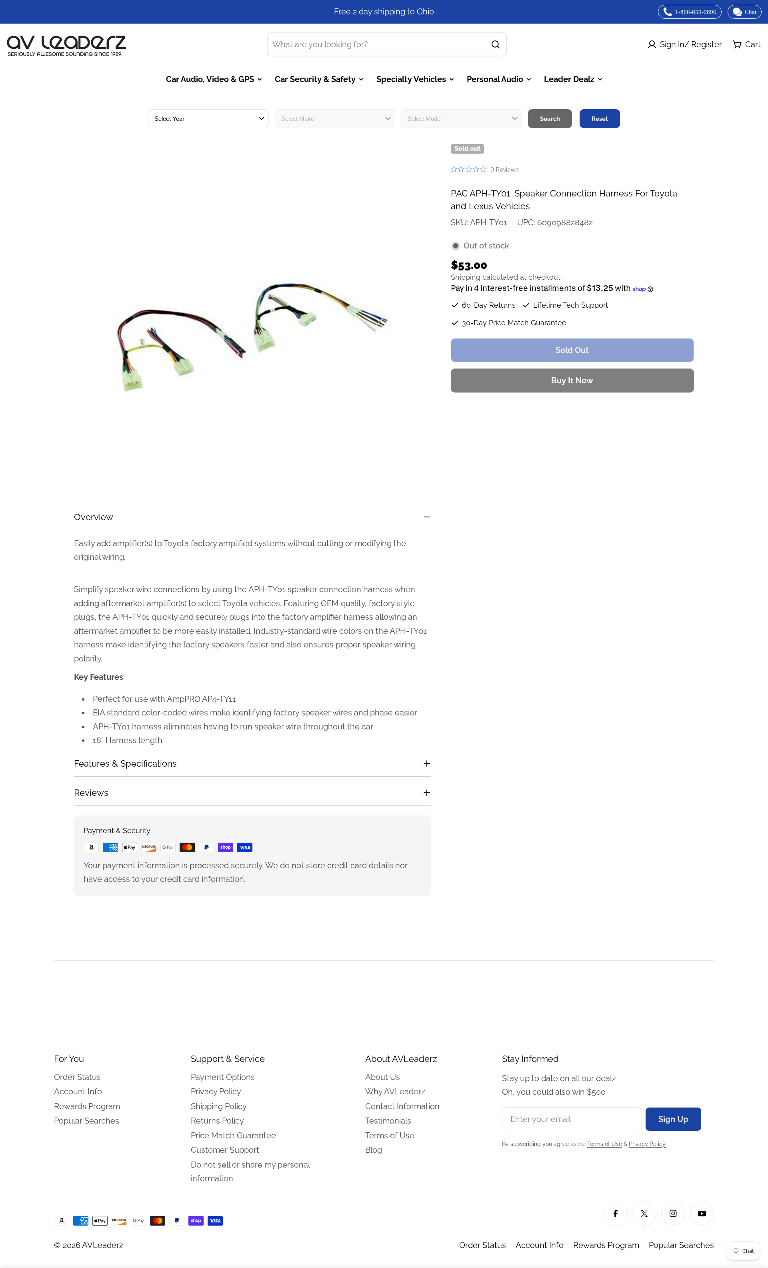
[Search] (495, 44)
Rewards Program (606, 1245)
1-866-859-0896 (695, 12)
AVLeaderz (102, 1245)
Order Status (482, 1245)
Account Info (540, 1245)
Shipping (465, 277)
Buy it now (572, 380)
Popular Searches (681, 1245)
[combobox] (387, 44)
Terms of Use (604, 1144)
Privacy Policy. (647, 1144)
